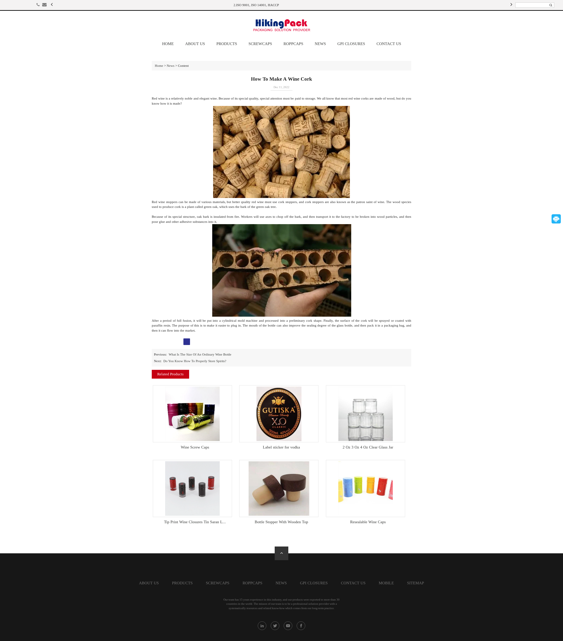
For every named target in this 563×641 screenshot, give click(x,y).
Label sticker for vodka (281, 447)
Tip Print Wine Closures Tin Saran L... (195, 522)
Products (226, 44)
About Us (195, 44)
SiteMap (415, 583)
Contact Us (389, 44)
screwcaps (260, 44)
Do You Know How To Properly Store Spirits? (194, 361)
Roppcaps (293, 44)
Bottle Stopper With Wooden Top (281, 522)
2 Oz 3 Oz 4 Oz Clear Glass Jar (368, 447)
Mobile (386, 583)
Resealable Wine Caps (368, 522)
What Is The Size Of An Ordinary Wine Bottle (200, 354)
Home (168, 44)
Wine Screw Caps (195, 447)
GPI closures (351, 44)
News (320, 44)
